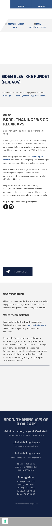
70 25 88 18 (29, 463)
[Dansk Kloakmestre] (26, 393)
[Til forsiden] (26, 15)
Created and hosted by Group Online (26, 504)
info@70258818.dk (28, 466)
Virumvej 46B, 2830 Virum (26, 446)
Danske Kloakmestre (36, 325)
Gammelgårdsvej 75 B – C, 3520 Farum (26, 435)
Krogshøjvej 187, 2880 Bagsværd (26, 457)
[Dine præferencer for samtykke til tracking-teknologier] (5, 521)
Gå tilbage (6, 95)
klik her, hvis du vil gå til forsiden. (31, 95)
